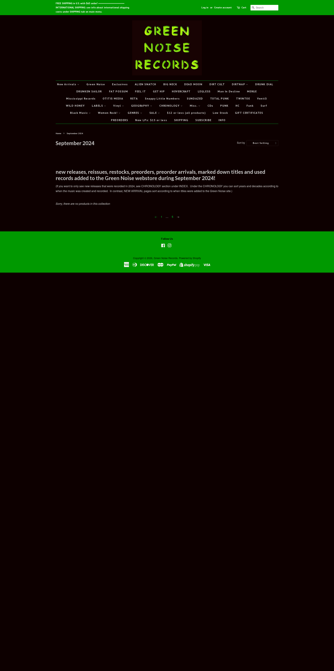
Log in (204, 7)
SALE (153, 112)
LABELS (98, 105)
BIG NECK (170, 84)
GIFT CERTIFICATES (249, 112)
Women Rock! (108, 112)
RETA (134, 98)
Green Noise (95, 84)
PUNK (224, 105)
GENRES (134, 112)
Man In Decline (229, 91)
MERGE (252, 91)
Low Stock (220, 112)
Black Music (79, 112)
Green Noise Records (166, 258)
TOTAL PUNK (219, 98)
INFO (221, 120)
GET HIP (159, 91)
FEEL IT (140, 91)
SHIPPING (181, 120)
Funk (249, 105)
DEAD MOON (193, 84)
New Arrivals (67, 84)
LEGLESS (204, 91)
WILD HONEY (75, 105)
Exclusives (120, 84)
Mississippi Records (81, 98)
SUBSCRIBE (203, 120)
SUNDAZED (195, 98)
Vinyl (117, 105)
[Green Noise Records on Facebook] (163, 246)
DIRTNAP (239, 84)
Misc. (194, 105)
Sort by (241, 142)
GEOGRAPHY (140, 105)
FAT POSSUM (118, 91)
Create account (223, 7)
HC (237, 105)
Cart (243, 7)
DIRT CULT (217, 84)
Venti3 (262, 98)
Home (58, 133)
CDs (210, 105)
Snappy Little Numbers (162, 98)
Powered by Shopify (190, 258)
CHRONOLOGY (170, 105)
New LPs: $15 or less (151, 120)
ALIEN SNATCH (145, 84)
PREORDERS (119, 120)
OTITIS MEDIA (113, 98)
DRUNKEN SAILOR (89, 91)
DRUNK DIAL (264, 84)
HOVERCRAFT (181, 91)
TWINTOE (243, 98)
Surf (264, 105)
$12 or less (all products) (186, 112)
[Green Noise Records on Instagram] (169, 246)
